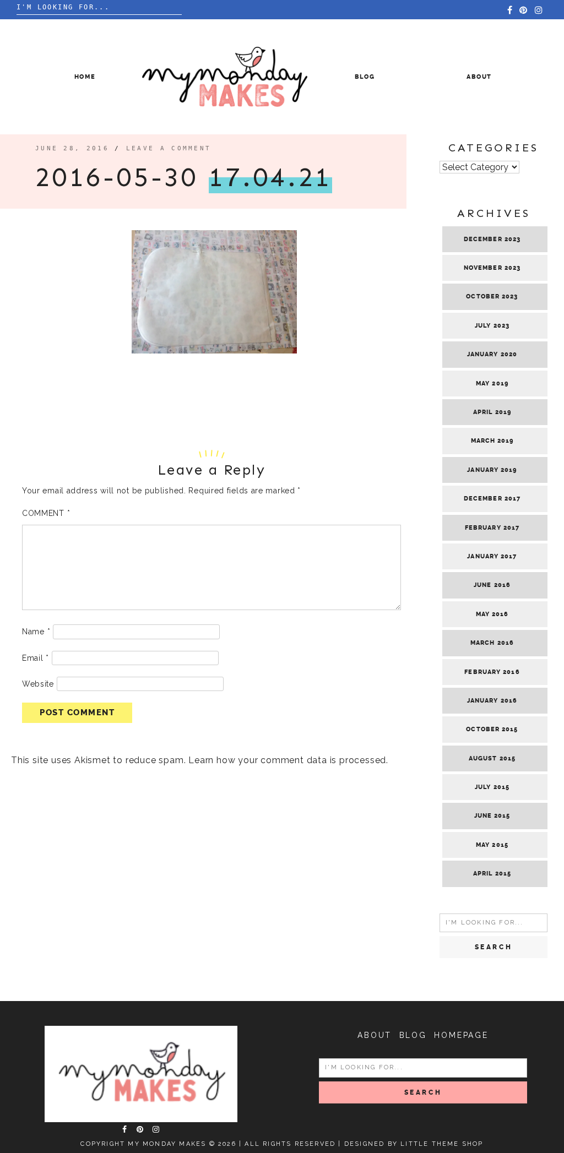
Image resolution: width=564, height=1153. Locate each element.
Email (35, 658)
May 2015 (492, 845)
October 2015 (492, 729)
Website (38, 683)
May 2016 (492, 614)
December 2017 (492, 498)
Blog (365, 76)
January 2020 (492, 354)
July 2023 (492, 325)
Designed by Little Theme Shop (414, 1143)
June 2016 (492, 585)
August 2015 (492, 758)
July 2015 (492, 787)
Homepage (461, 1035)
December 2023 (492, 239)
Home (85, 76)
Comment (46, 513)
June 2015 (492, 815)
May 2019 (492, 383)
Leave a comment (169, 148)
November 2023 (492, 267)
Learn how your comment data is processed (287, 760)
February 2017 (492, 527)
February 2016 (491, 672)
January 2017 (492, 556)
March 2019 (492, 440)
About (479, 76)
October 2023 (492, 296)
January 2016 (492, 700)
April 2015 (492, 873)
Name (36, 631)
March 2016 (492, 642)
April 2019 (492, 412)
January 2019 (492, 470)
